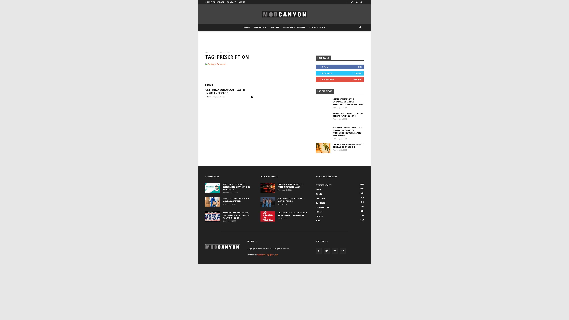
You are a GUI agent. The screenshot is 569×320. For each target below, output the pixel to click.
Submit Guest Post (214, 2)
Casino (319, 216)
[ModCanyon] (284, 14)
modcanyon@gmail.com (267, 254)
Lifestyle (320, 198)
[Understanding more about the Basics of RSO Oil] (323, 148)
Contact (231, 2)
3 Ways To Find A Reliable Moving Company (236, 199)
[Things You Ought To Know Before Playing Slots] (323, 119)
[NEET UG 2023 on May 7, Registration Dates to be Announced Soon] (212, 188)
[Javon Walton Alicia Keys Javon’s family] (267, 202)
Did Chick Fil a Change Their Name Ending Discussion (292, 214)
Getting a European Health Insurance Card (225, 91)
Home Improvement (294, 27)
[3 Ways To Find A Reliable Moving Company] (212, 202)
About (242, 2)
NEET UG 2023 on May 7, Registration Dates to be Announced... (236, 187)
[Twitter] (351, 2)
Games (319, 194)
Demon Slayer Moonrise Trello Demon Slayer (290, 185)
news (318, 189)
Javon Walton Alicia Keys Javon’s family (291, 199)
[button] (360, 27)
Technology (322, 207)
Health (274, 27)
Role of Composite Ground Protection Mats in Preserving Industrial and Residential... (347, 131)
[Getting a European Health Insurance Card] (229, 74)
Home (247, 27)
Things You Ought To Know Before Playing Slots (348, 114)
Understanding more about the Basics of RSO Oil (348, 145)
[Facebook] (347, 2)
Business (259, 27)
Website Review (323, 185)
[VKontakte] (356, 2)
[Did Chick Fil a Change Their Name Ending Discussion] (267, 216)
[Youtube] (361, 2)
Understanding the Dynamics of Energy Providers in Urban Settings (348, 102)
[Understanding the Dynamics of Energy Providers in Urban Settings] (323, 105)
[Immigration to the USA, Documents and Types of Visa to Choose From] (212, 216)
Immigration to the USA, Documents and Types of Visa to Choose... (236, 215)
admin (208, 97)
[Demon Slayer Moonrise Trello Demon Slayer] (267, 188)
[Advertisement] (284, 41)
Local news (316, 27)
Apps (318, 220)
